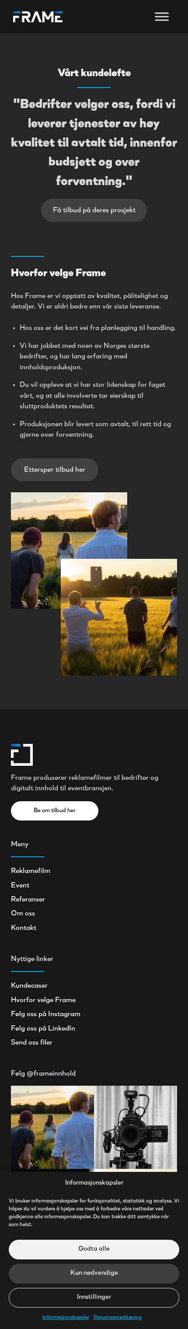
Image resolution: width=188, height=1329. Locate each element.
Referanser (28, 899)
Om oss (23, 913)
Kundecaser (29, 985)
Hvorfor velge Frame (43, 1000)
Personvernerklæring (118, 1317)
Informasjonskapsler (65, 1317)
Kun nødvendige (94, 1273)
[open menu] (162, 16)
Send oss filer (31, 1042)
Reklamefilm (30, 871)
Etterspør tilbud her (54, 469)
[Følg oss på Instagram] (52, 1127)
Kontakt (23, 928)
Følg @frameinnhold (43, 1073)
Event (20, 885)
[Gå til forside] (38, 16)
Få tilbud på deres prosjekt (94, 210)
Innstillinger (94, 1297)
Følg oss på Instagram (45, 1014)
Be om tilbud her (55, 811)
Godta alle (94, 1249)
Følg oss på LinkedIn (43, 1028)
